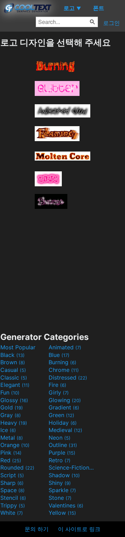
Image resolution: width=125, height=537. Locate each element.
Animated (65, 347)
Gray (10, 415)
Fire (57, 384)
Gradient (64, 407)
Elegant (15, 384)
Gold (11, 407)
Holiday (63, 422)
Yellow (62, 512)
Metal (11, 437)
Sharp (12, 482)
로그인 (111, 22)
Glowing (65, 400)
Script (12, 475)
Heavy (13, 422)
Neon (59, 437)
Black (12, 354)
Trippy (12, 505)
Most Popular (17, 347)
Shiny (60, 482)
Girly (59, 392)
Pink (11, 452)
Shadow (64, 475)
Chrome (64, 369)
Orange (15, 444)
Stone (60, 497)
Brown (12, 362)
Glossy (14, 400)
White (11, 512)
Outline (63, 444)
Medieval (65, 429)
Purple (62, 452)
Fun (9, 392)
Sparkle (62, 490)
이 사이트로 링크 (79, 529)
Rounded (17, 467)
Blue (59, 354)
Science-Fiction (72, 467)
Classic (13, 377)
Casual (13, 369)
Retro (59, 460)
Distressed (68, 377)
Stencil (13, 497)
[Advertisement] (62, 268)
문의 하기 (37, 529)
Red (10, 460)
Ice (8, 429)
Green (61, 415)
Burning (62, 362)
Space (12, 490)
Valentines (66, 505)
